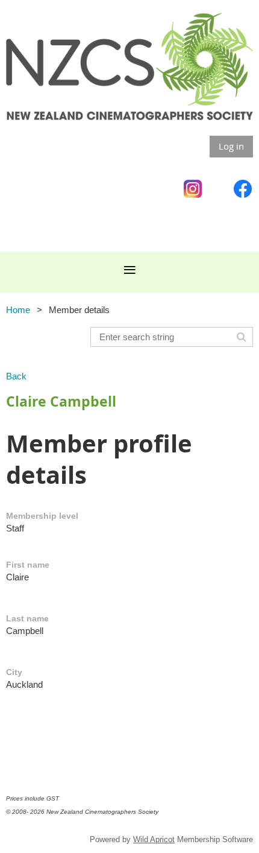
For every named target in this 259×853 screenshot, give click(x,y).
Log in (231, 146)
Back (16, 376)
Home (18, 310)
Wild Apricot (154, 839)
